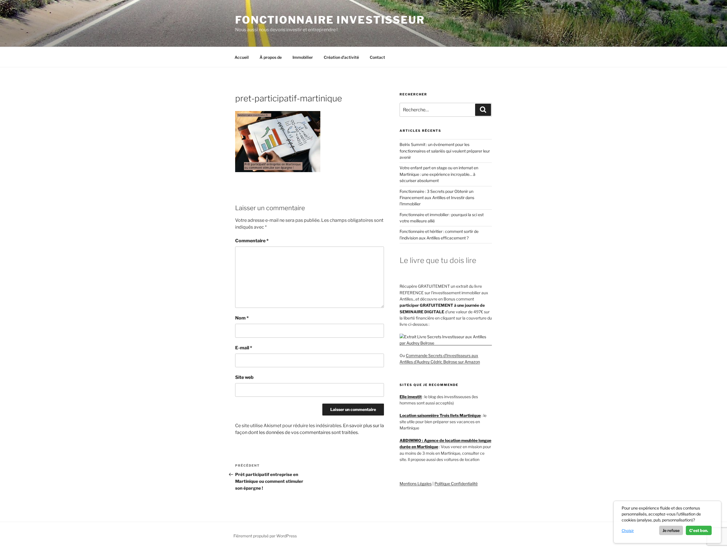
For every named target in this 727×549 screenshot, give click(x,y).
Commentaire (252, 240)
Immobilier (303, 57)
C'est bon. (698, 530)
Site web (244, 377)
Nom (242, 318)
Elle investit (411, 396)
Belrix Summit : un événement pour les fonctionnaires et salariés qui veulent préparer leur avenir (445, 151)
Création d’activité (341, 57)
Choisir (628, 530)
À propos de (271, 57)
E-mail (243, 347)
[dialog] (667, 522)
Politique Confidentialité (456, 483)
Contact (377, 57)
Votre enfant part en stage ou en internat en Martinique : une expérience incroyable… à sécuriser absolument (439, 174)
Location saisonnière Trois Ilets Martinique (440, 415)
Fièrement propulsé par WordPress (265, 535)
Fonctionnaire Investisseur (330, 20)
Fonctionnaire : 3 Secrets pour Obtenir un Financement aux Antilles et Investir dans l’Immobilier (437, 197)
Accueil (242, 57)
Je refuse (671, 530)
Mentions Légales (416, 483)
